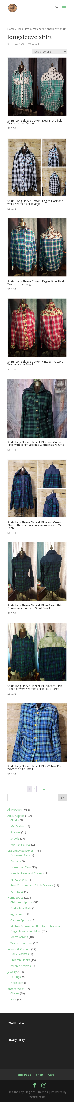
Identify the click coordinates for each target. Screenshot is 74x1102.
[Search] (62, 797)
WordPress (37, 1096)
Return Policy (15, 1022)
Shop (20, 29)
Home (11, 29)
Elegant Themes (36, 1092)
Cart (51, 1074)
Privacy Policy (16, 1040)
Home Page (23, 1074)
